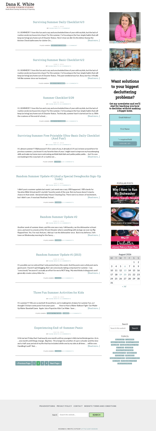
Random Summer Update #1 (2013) (58, 254)
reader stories (132, 358)
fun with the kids (54, 313)
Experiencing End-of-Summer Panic (58, 328)
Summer (57, 162)
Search (125, 324)
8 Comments (65, 104)
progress (130, 355)
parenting (131, 353)
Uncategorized (124, 363)
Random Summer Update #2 (58, 217)
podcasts (119, 355)
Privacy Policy (64, 406)
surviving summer (58, 45)
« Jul (124, 286)
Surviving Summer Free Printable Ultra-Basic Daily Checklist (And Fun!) (59, 137)
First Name (125, 129)
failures (115, 345)
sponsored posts (128, 361)
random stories (117, 358)
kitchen (120, 347)
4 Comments (65, 223)
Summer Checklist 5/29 (58, 97)
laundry (129, 347)
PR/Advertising (47, 406)
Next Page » (55, 363)
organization (119, 353)
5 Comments (65, 298)
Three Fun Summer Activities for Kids (58, 292)
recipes (116, 361)
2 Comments (65, 185)
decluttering (132, 342)
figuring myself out (129, 345)
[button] (96, 415)
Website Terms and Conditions (100, 406)
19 (120, 274)
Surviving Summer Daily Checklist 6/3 (58, 22)
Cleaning (130, 339)
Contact (78, 406)
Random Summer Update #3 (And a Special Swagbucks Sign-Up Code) (58, 177)
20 (125, 274)
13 (125, 270)
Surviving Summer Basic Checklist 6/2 (58, 60)
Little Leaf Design (89, 429)
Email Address (125, 117)
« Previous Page (23, 363)
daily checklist (117, 342)
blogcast (120, 339)
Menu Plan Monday (124, 350)
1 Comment (65, 28)
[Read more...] (94, 40)
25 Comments (65, 144)
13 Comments (65, 66)
